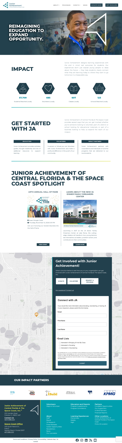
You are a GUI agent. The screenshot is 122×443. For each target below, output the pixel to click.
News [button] (48, 431)
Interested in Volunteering (69, 348)
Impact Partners (95, 141)
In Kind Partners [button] (100, 410)
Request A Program (90, 281)
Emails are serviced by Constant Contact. (97, 357)
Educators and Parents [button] (80, 404)
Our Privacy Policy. (62, 358)
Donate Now (96, 5)
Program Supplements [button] (79, 406)
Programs (66, 5)
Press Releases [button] (51, 424)
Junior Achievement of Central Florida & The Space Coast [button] (105, 420)
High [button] (72, 422)
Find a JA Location (101, 424)
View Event (43, 244)
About (55, 5)
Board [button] (48, 420)
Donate (61, 281)
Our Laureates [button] (51, 433)
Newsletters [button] (50, 429)
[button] (79, 5)
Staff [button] (48, 418)
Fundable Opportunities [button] (103, 406)
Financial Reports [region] (101, 413)
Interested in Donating (68, 345)
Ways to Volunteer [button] (53, 406)
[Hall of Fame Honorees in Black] (43, 206)
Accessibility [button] (42, 439)
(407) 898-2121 (9, 420)
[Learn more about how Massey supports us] (12, 393)
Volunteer (74, 281)
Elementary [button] (75, 418)
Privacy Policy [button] (32, 439)
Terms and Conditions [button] (20, 439)
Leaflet (102, 374)
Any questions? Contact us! (65, 290)
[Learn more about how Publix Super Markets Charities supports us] (109, 393)
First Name (61, 320)
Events (76, 5)
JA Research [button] (50, 422)
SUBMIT (82, 363)
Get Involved (111, 5)
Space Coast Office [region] (13, 424)
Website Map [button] (51, 439)
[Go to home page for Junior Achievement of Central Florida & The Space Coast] (15, 5)
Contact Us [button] (9, 418)
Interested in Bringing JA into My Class (73, 342)
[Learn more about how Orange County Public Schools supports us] (51, 393)
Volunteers (61, 141)
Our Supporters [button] (100, 408)
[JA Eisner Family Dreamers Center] (80, 214)
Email (60, 312)
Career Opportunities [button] (54, 427)
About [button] (49, 416)
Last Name (61, 329)
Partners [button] (98, 404)
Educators (27, 141)
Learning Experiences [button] (80, 416)
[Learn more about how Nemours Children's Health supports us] (31, 393)
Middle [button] (73, 420)
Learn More (80, 244)
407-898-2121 (9, 432)
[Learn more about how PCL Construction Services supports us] (90, 393)
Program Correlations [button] (78, 408)
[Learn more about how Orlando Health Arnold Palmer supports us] (70, 393)
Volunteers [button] (51, 404)
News (85, 5)
